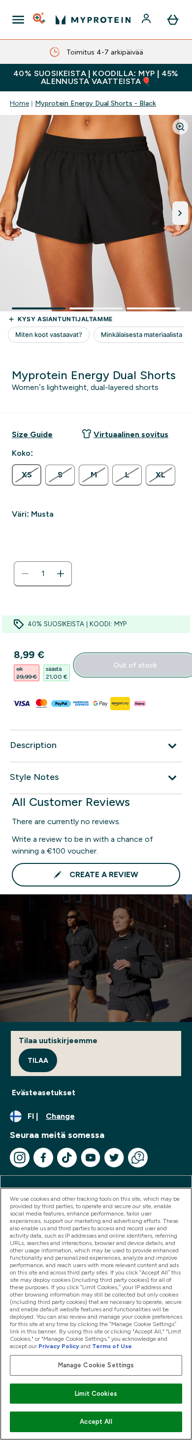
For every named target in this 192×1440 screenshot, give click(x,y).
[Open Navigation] (18, 19)
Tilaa (38, 1060)
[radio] (26, 475)
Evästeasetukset (43, 1092)
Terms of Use (112, 1346)
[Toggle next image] (180, 213)
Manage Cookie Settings (96, 1365)
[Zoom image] (180, 127)
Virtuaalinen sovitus (131, 434)
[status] (43, 573)
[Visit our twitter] (114, 1157)
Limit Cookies (96, 1393)
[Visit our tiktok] (67, 1157)
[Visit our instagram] (20, 1157)
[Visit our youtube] (90, 1157)
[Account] (147, 20)
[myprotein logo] (93, 19)
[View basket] (173, 19)
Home (19, 103)
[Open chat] (138, 1157)
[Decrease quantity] (25, 573)
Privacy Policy (58, 1346)
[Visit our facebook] (43, 1157)
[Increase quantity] (60, 573)
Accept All (96, 1421)
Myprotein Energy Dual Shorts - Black (95, 103)
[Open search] (40, 19)
